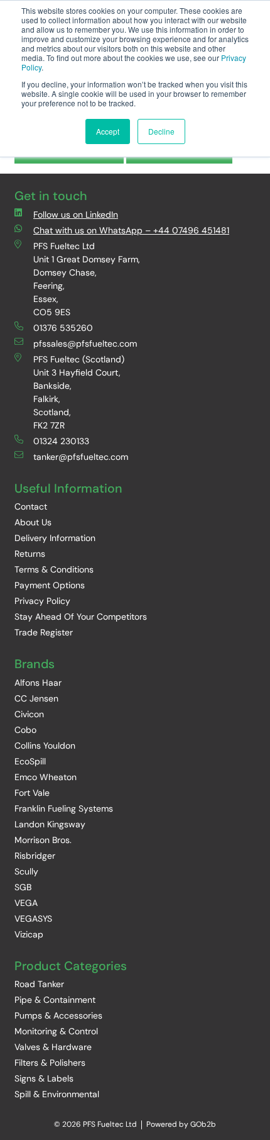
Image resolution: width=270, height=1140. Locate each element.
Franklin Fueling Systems (63, 808)
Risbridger (34, 855)
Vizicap (28, 934)
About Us (32, 522)
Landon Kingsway (49, 824)
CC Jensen (36, 698)
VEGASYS (33, 918)
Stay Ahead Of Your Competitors (80, 616)
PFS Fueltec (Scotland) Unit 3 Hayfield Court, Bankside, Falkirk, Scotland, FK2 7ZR (78, 392)
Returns (29, 553)
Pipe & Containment (54, 999)
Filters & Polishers (49, 1062)
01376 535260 (63, 327)
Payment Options (49, 585)
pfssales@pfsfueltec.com (85, 343)
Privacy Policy (42, 600)
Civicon (29, 714)
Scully (26, 871)
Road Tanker (39, 984)
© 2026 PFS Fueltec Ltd (95, 1124)
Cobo (25, 729)
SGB (22, 887)
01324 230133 (61, 441)
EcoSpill (30, 761)
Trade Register (43, 632)
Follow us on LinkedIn (75, 214)
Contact (30, 506)
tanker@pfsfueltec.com (80, 456)
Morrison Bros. (43, 840)
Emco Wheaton (45, 777)
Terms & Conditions (54, 569)
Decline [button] (161, 131)
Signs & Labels (43, 1078)
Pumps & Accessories (58, 1015)
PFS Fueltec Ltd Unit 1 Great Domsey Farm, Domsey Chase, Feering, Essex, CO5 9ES (86, 279)
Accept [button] (107, 131)
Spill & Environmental (56, 1094)
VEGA (26, 902)
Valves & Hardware (53, 1047)
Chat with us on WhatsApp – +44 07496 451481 (131, 230)
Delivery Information (54, 538)
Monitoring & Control (56, 1031)
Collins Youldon (44, 745)
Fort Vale (32, 792)
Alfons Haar (38, 682)
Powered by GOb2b (181, 1124)
